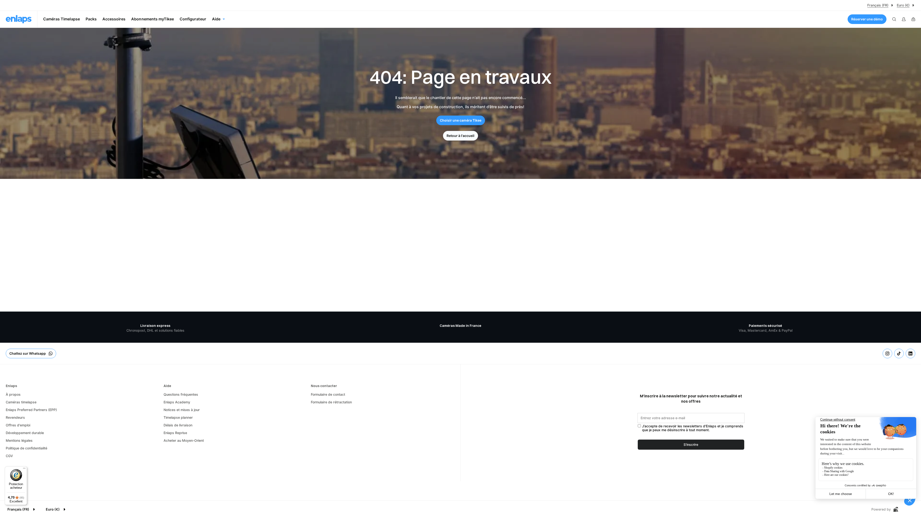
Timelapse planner (178, 417)
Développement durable (25, 433)
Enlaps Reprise (175, 433)
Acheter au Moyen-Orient (184, 440)
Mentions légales (19, 440)
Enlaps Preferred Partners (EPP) (31, 410)
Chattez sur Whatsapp (27, 353)
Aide (167, 386)
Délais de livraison (178, 425)
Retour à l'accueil (460, 136)
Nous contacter (324, 386)
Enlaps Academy (177, 402)
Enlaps (11, 386)
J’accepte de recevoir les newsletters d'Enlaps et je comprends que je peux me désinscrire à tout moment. (692, 428)
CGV (9, 456)
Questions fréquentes (181, 394)
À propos (13, 394)
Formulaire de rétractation (331, 402)
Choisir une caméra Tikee (460, 120)
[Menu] (24, 469)
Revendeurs (15, 417)
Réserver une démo (867, 19)
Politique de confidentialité (26, 448)
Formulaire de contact (328, 394)
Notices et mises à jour (182, 410)
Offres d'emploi (18, 425)
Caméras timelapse (21, 402)
